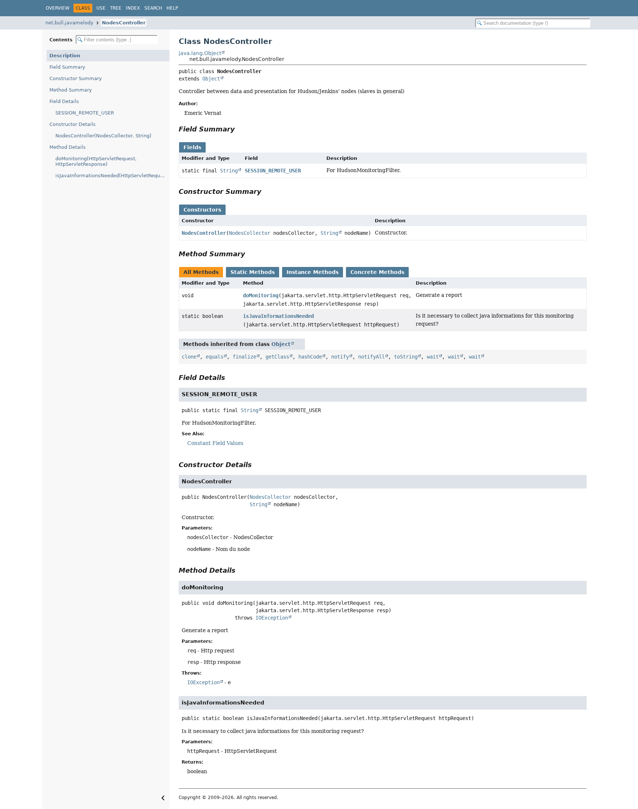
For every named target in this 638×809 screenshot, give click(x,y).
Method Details (67, 147)
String (229, 171)
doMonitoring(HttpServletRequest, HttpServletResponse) (96, 161)
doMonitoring (260, 295)
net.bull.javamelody (69, 22)
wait (433, 357)
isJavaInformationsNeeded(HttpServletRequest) (112, 175)
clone (189, 357)
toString (406, 357)
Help (172, 8)
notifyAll (371, 357)
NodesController (123, 22)
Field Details (64, 101)
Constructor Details (72, 124)
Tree (115, 8)
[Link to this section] (240, 129)
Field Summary (67, 67)
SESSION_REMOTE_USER (84, 113)
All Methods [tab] (201, 272)
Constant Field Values (215, 443)
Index (133, 8)
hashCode (310, 357)
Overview (57, 8)
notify (340, 357)
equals (214, 357)
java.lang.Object (200, 53)
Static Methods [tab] (252, 272)
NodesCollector (249, 233)
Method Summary (70, 90)
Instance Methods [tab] (313, 272)
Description (64, 55)
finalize (244, 357)
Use (101, 8)
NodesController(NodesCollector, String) (103, 135)
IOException (271, 618)
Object (211, 79)
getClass (277, 357)
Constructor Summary (75, 78)
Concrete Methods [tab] (377, 272)
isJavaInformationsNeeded (278, 316)
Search (153, 8)
